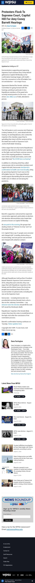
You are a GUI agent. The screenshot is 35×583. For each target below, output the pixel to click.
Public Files (6, 561)
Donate (29, 2)
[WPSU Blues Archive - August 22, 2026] (7, 405)
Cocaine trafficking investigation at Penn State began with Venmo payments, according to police (23, 447)
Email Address (7, 514)
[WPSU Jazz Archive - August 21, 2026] (7, 434)
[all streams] (32, 581)
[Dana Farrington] (5, 344)
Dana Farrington (11, 26)
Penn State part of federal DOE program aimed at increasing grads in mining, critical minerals (23, 482)
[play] (3, 581)
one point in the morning (11, 224)
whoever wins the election (10, 305)
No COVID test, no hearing (21, 159)
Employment (6, 547)
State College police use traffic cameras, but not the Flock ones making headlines (23, 458)
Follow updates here (15, 324)
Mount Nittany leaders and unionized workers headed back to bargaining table (23, 388)
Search (5, 558)
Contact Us (6, 550)
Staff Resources (7, 554)
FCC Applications (7, 565)
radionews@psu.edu (15, 529)
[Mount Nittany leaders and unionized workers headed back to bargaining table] (7, 389)
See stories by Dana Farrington (21, 374)
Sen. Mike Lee (11, 97)
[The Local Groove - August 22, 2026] (7, 419)
